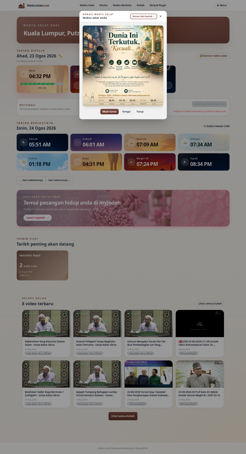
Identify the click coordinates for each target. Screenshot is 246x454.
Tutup (139, 111)
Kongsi (126, 111)
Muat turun (110, 111)
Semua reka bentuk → (143, 16)
